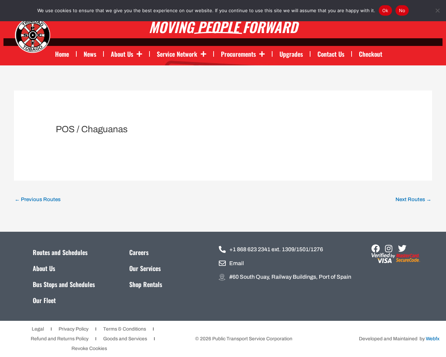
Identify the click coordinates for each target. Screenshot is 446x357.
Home (62, 53)
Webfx (432, 338)
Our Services (145, 268)
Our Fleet (44, 300)
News (90, 53)
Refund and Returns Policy (60, 338)
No (402, 10)
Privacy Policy (74, 329)
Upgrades (291, 53)
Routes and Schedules (60, 252)
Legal (38, 329)
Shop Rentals (145, 284)
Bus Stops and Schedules (64, 284)
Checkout (370, 53)
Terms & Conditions (124, 329)
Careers (138, 252)
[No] (437, 10)
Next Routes (413, 199)
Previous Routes (38, 199)
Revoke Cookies (89, 348)
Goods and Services (125, 338)
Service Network (177, 53)
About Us (122, 53)
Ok (385, 10)
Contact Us (330, 53)
